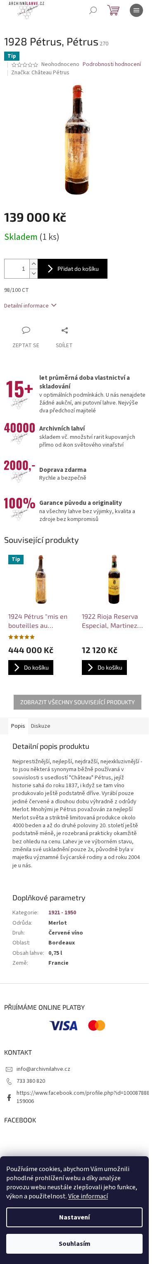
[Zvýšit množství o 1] (33, 264)
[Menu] (136, 10)
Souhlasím (75, 1243)
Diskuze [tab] (40, 726)
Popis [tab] (18, 726)
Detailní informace (26, 306)
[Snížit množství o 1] (33, 273)
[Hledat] (93, 10)
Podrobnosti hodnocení (112, 65)
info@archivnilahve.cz (43, 1069)
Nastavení (74, 1217)
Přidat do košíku (78, 268)
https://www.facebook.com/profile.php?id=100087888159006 (83, 1097)
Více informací (88, 1196)
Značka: (40, 73)
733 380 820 (31, 1081)
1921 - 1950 (62, 913)
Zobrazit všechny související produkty (77, 701)
